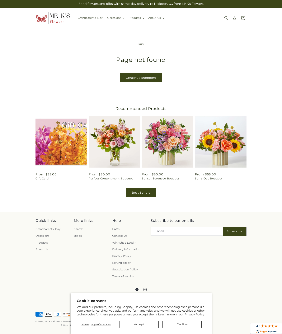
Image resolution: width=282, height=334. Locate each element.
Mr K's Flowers (53, 321)
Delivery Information (126, 249)
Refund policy (121, 262)
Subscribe (234, 231)
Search (78, 229)
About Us (41, 249)
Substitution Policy (125, 269)
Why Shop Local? (124, 242)
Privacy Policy (194, 314)
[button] (115, 18)
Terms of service (123, 276)
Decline (182, 324)
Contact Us (119, 235)
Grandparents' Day (47, 229)
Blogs (78, 235)
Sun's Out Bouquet (208, 178)
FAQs (116, 229)
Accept (139, 324)
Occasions (42, 235)
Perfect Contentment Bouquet (111, 178)
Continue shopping (141, 77)
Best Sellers (141, 192)
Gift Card (42, 178)
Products (41, 242)
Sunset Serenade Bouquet (160, 178)
